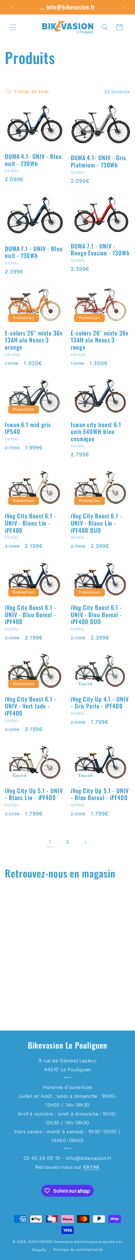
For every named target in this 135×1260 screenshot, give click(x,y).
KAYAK (91, 1167)
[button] (13, 27)
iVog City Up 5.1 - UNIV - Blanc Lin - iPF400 (34, 794)
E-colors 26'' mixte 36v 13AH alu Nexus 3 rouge (99, 340)
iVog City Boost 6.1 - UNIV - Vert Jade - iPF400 (30, 706)
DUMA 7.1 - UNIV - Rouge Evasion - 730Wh (100, 250)
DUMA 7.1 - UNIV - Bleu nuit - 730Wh (34, 252)
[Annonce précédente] (12, 7)
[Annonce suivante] (123, 7)
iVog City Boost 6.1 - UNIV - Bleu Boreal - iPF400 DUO (96, 614)
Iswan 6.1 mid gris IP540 (28, 428)
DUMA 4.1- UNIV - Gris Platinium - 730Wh (98, 161)
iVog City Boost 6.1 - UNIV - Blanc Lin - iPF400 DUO (96, 523)
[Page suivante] (85, 842)
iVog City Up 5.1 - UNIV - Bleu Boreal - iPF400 (100, 794)
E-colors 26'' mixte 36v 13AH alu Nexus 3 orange (34, 340)
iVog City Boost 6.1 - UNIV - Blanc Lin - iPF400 (30, 523)
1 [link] (50, 842)
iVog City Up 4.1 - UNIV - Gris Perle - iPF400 (100, 703)
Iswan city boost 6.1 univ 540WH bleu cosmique (96, 432)
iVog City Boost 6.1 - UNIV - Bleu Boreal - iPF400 (30, 614)
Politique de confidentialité (78, 1250)
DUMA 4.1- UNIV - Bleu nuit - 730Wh (33, 160)
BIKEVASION (41, 1242)
